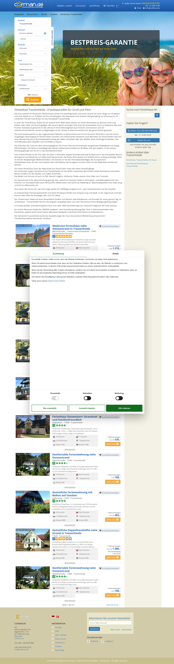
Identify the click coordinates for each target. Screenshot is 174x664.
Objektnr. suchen (64, 5)
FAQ (57, 631)
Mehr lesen (115, 629)
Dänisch (57, 617)
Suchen (34, 99)
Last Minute (94, 5)
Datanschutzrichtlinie (56, 281)
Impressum (60, 642)
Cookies (58, 646)
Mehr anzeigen (70, 450)
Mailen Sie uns (144, 140)
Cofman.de (19, 638)
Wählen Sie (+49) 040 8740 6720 (143, 130)
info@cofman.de (153, 8)
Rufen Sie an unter (142, 3)
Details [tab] (116, 254)
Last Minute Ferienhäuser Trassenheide (137, 164)
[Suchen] (157, 115)
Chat (139, 8)
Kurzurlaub (80, 5)
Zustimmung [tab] (58, 254)
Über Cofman (60, 635)
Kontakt (58, 627)
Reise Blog (59, 650)
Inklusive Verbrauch (28, 80)
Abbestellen (127, 629)
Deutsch (53, 617)
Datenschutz (60, 639)
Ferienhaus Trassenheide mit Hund (141, 160)
